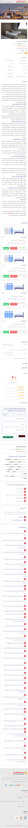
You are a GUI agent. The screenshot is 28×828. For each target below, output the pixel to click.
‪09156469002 (20, 798)
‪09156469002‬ (8, 2)
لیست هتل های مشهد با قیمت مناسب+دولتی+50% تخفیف (15, 685)
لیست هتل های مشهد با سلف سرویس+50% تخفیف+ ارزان (15, 726)
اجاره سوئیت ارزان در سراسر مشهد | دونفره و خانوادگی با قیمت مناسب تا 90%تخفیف (14, 698)
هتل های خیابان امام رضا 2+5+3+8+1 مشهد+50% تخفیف (15, 626)
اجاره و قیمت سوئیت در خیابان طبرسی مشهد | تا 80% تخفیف (14, 670)
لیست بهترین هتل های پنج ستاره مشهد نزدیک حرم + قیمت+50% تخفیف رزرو (16, 760)
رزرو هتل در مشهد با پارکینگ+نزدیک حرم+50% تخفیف (13, 569)
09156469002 (20, 517)
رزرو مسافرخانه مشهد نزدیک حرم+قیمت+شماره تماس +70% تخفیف (15, 592)
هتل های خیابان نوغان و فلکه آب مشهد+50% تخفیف (13, 709)
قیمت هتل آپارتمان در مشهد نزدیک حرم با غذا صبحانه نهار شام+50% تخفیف (15, 565)
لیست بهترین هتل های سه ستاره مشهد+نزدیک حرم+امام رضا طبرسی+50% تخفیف (14, 705)
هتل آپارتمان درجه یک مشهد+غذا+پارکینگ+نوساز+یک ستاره (15, 755)
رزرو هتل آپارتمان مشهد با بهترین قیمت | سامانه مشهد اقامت (15, 559)
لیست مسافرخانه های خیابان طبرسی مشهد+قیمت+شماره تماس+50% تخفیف (15, 546)
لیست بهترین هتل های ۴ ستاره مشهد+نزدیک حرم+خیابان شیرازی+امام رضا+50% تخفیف (15, 620)
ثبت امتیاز (4, 414)
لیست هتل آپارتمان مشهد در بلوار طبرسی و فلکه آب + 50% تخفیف (15, 742)
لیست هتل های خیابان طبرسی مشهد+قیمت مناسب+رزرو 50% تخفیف (14, 602)
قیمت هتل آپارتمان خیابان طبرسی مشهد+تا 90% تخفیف (13, 596)
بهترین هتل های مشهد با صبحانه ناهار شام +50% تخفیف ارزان (14, 648)
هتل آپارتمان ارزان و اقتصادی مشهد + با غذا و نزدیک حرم (12, 729)
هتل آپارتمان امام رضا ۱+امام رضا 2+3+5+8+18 (14, 614)
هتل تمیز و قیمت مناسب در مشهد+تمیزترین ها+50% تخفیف (14, 721)
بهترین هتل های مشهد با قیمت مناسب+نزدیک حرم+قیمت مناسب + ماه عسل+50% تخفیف (15, 639)
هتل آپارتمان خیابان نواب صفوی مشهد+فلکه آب (14, 643)
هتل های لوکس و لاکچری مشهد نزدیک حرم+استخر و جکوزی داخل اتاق (15, 715)
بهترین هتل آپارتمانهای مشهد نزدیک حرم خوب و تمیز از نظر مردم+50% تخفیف (15, 691)
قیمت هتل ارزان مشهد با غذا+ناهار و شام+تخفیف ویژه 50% (15, 675)
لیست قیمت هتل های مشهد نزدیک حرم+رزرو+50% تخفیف (15, 653)
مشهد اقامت (10, 213)
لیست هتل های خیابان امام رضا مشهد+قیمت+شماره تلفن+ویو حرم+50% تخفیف (14, 632)
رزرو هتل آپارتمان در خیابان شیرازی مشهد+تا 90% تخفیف (12, 586)
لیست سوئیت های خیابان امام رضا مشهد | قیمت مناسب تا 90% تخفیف (14, 659)
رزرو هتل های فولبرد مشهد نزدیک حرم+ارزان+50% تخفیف (15, 680)
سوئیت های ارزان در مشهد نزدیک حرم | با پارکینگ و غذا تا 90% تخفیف (14, 534)
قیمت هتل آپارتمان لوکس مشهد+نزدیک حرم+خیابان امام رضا (14, 611)
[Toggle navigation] (1, 2)
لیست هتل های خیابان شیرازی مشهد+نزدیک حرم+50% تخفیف (14, 540)
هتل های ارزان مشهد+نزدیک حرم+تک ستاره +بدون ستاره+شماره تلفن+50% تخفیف (16, 735)
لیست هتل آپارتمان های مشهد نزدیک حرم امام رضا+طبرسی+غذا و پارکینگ (14, 582)
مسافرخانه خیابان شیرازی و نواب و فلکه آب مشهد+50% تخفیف (14, 665)
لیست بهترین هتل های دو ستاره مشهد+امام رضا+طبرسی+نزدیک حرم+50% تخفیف (14, 553)
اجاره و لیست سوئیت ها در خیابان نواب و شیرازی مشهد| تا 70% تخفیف (14, 575)
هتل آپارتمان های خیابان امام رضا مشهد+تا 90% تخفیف (13, 606)
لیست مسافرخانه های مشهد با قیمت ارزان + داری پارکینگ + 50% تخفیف (15, 749)
